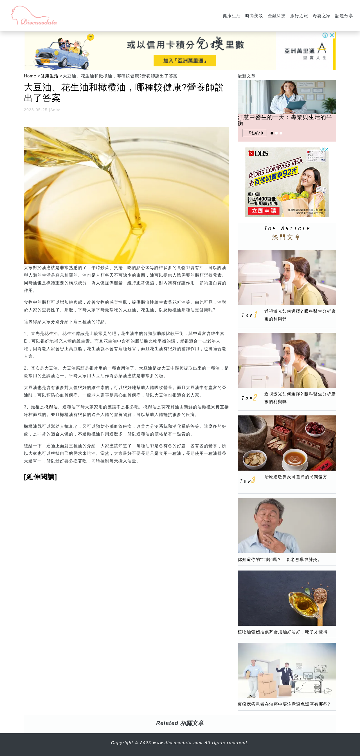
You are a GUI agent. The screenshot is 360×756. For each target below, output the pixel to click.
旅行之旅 (299, 15)
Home (30, 75)
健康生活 (232, 15)
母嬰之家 (322, 15)
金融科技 (277, 15)
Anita (55, 110)
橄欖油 (51, 406)
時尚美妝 (254, 15)
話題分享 (344, 15)
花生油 (51, 333)
